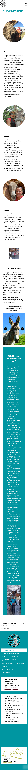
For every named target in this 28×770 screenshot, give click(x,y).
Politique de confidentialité (8, 626)
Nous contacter (7, 669)
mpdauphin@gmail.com (11, 689)
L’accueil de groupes (10, 660)
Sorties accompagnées (11, 653)
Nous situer (6, 673)
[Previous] (5, 329)
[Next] (22, 329)
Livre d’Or (5, 666)
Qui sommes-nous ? (10, 650)
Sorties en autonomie (11, 656)
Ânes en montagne (11, 623)
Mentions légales (5, 628)
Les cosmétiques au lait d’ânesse (13, 663)
